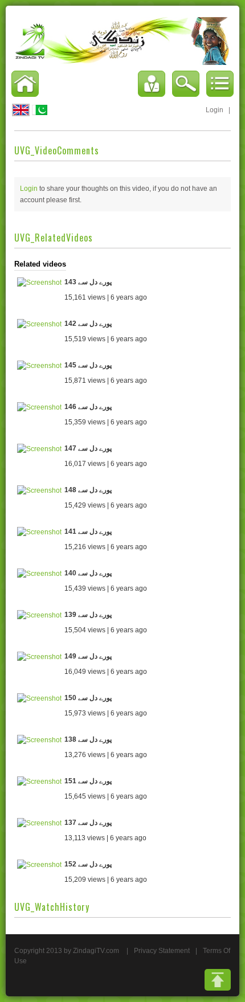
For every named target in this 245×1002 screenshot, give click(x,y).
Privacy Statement (162, 951)
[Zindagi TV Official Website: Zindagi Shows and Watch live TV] (122, 40)
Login (214, 110)
